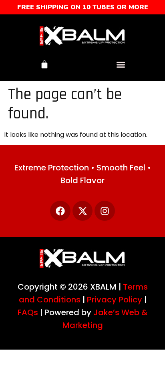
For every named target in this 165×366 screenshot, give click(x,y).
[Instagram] (105, 211)
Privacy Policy (114, 299)
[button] (121, 65)
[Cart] (44, 64)
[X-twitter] (82, 211)
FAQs (28, 312)
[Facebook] (60, 211)
